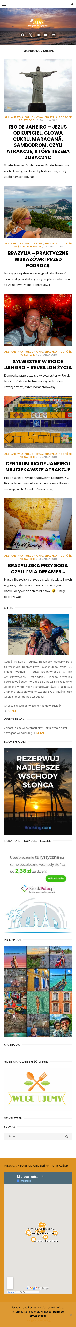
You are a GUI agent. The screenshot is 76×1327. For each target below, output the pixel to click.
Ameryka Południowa (27, 117)
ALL (7, 117)
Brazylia (50, 117)
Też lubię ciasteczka (38, 1321)
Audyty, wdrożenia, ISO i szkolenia (26, 1147)
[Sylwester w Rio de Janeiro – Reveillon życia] (38, 320)
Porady (35, 246)
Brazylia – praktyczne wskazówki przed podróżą (38, 259)
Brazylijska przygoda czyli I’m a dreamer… (38, 568)
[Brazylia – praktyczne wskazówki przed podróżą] (38, 212)
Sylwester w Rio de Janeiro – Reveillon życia (38, 364)
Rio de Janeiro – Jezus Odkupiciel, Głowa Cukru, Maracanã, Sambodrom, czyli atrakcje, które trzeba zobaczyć (38, 142)
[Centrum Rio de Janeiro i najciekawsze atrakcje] (38, 422)
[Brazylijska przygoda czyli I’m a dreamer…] (38, 524)
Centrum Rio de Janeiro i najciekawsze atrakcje (38, 466)
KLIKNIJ (12, 711)
